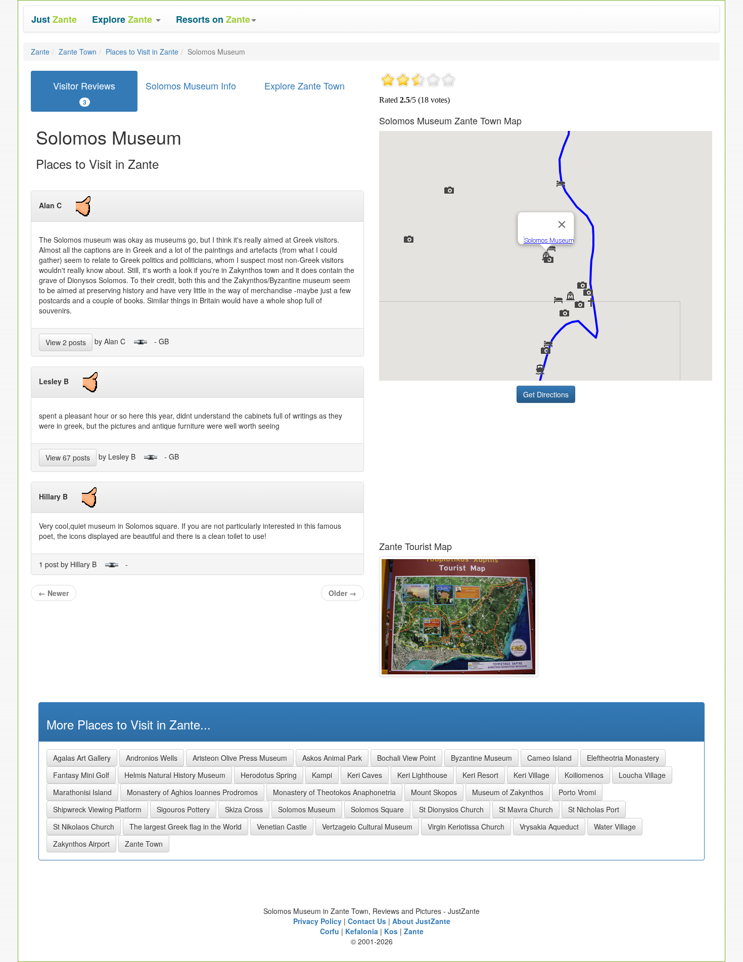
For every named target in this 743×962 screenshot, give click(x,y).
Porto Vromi (577, 792)
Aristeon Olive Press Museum (240, 758)
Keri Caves (364, 775)
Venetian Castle (282, 826)
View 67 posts (67, 457)
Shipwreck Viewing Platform (97, 809)
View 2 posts (65, 342)
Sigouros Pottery (183, 809)
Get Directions (546, 394)
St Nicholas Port (593, 809)
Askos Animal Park (332, 758)
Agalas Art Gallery (82, 758)
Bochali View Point (406, 758)
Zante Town (78, 52)
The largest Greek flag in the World (185, 826)
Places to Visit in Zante (142, 52)
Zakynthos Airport (81, 844)
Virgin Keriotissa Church (466, 826)
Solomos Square (377, 809)
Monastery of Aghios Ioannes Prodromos (192, 792)
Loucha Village (642, 775)
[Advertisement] (455, 471)
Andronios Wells (151, 758)
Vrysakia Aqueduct (549, 826)
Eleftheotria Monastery (623, 758)
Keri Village (531, 775)
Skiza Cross (244, 809)
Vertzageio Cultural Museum (367, 826)
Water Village (615, 826)
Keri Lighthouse (422, 775)
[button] (126, 19)
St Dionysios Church (451, 809)
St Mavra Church (526, 809)
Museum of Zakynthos (507, 792)
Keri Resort (480, 775)
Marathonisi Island (82, 792)
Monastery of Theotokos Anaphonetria (334, 792)
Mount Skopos (434, 792)
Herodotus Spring (269, 775)
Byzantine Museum (481, 758)
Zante (40, 52)
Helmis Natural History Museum (174, 775)
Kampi (322, 775)
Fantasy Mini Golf (81, 775)
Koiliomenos (584, 775)
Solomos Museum (307, 809)
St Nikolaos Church (83, 826)
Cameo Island (549, 758)
